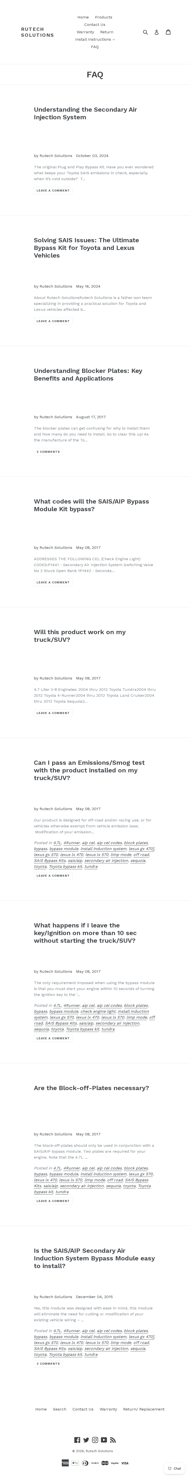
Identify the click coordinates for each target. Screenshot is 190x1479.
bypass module (63, 848)
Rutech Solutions (37, 32)
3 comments (48, 1363)
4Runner (71, 842)
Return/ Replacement (144, 1409)
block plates (136, 842)
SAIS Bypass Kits (50, 860)
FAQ (95, 46)
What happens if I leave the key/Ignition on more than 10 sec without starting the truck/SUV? (85, 933)
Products (103, 17)
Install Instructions (96, 39)
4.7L (57, 842)
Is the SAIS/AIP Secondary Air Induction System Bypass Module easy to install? (94, 1258)
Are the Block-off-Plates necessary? (91, 1088)
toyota (40, 866)
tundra (90, 866)
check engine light (98, 1011)
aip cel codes (109, 842)
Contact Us (94, 24)
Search (59, 1409)
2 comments (48, 451)
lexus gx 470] (141, 848)
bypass (40, 848)
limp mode (121, 854)
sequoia (137, 860)
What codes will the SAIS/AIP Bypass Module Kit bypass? (91, 505)
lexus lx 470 (71, 854)
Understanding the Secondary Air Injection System (85, 113)
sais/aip (75, 860)
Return (106, 32)
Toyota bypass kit (65, 866)
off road (141, 854)
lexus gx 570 (46, 854)
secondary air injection (106, 860)
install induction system (103, 848)
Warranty (85, 32)
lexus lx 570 (96, 854)
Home (83, 17)
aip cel (88, 842)
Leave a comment (53, 190)
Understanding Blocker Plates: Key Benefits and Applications (88, 374)
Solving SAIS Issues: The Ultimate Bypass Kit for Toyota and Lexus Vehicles (86, 247)
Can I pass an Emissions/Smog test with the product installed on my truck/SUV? (89, 770)
